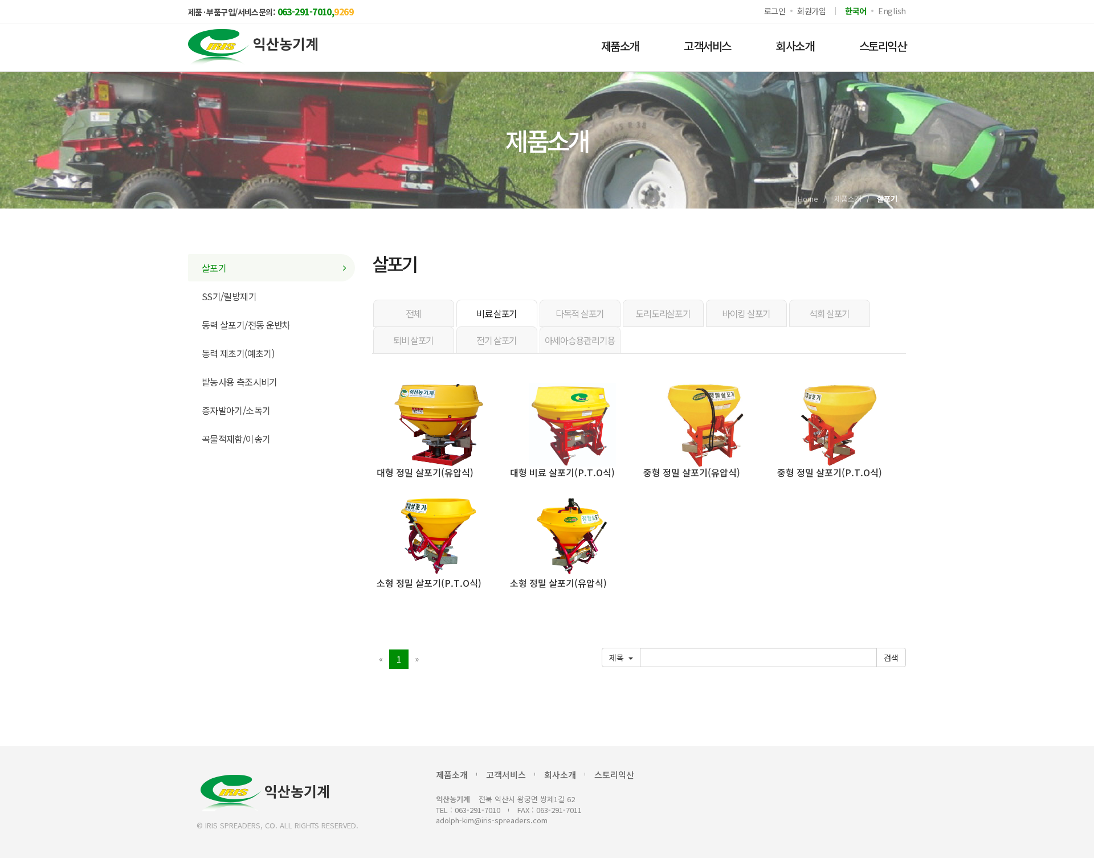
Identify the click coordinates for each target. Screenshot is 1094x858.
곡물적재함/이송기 (236, 439)
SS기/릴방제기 (229, 296)
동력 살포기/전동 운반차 (246, 325)
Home (808, 198)
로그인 (775, 11)
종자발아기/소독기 (236, 410)
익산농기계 (297, 790)
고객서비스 (707, 46)
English (892, 11)
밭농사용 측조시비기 (239, 382)
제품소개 (620, 46)
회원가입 (811, 11)
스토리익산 (882, 46)
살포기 (214, 268)
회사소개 (795, 46)
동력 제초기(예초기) (238, 353)
